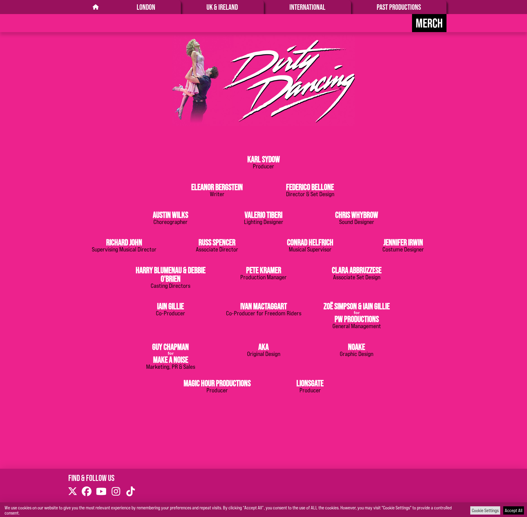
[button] (263, 161)
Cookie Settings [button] (485, 510)
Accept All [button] (513, 510)
